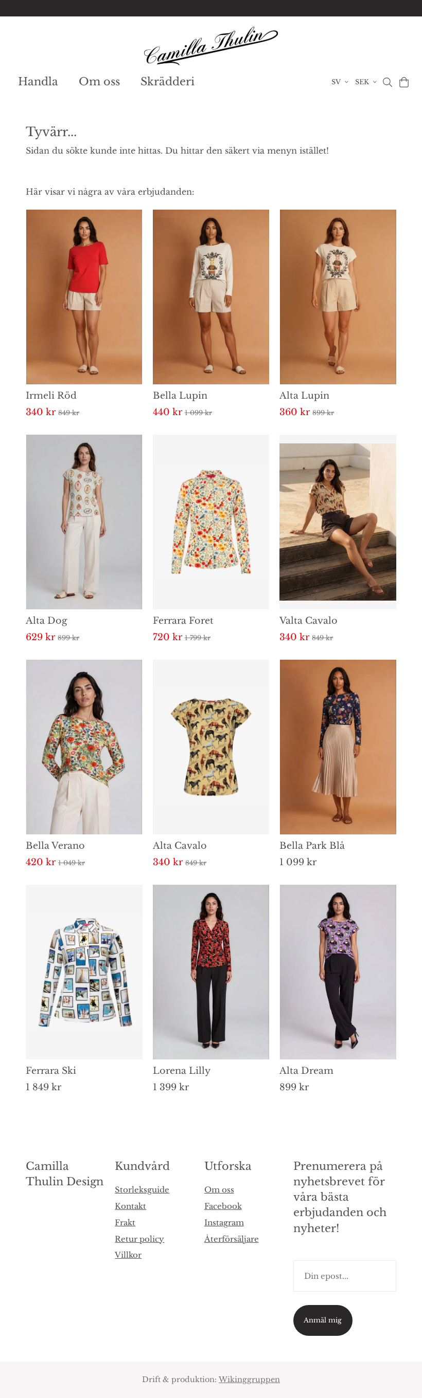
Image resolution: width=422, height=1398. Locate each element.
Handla (38, 81)
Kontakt (130, 1206)
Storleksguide (142, 1190)
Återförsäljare (231, 1239)
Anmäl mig (323, 1320)
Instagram (224, 1222)
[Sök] (387, 82)
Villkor (128, 1255)
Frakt (125, 1222)
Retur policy (139, 1239)
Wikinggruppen (249, 1379)
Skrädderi (167, 81)
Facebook (223, 1206)
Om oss (99, 81)
